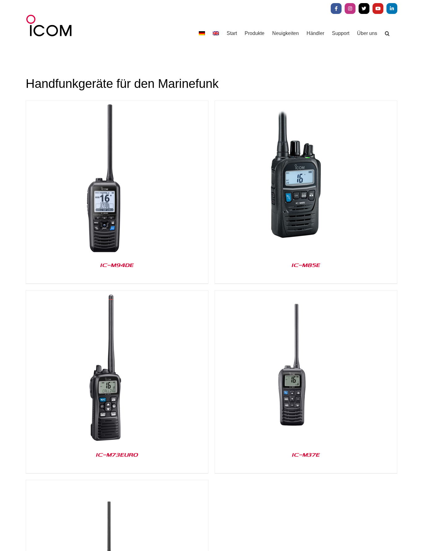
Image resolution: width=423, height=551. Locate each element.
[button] (387, 33)
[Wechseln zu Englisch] (216, 33)
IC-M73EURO (117, 454)
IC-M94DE (117, 264)
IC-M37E (306, 454)
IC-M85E (306, 264)
